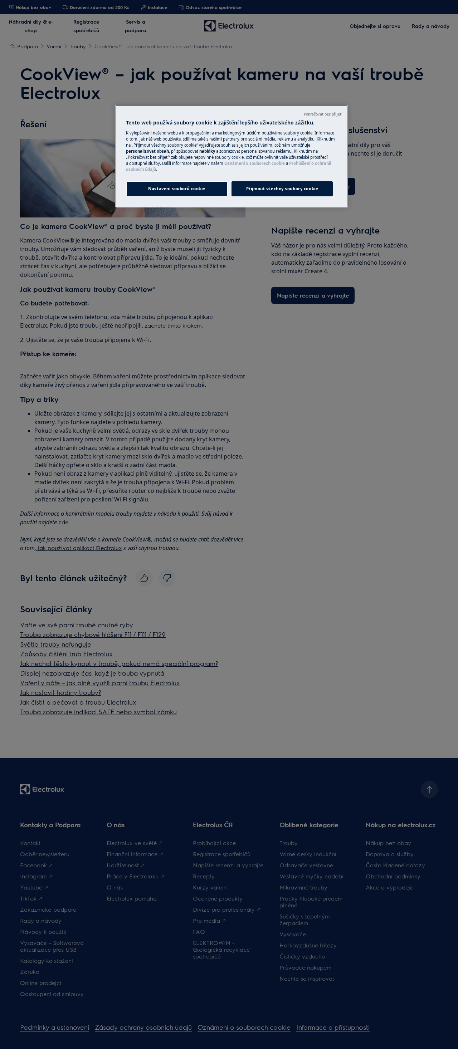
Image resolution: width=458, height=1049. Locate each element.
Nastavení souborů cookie (176, 188)
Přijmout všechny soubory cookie (282, 188)
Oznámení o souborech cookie (254, 163)
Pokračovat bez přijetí (323, 114)
